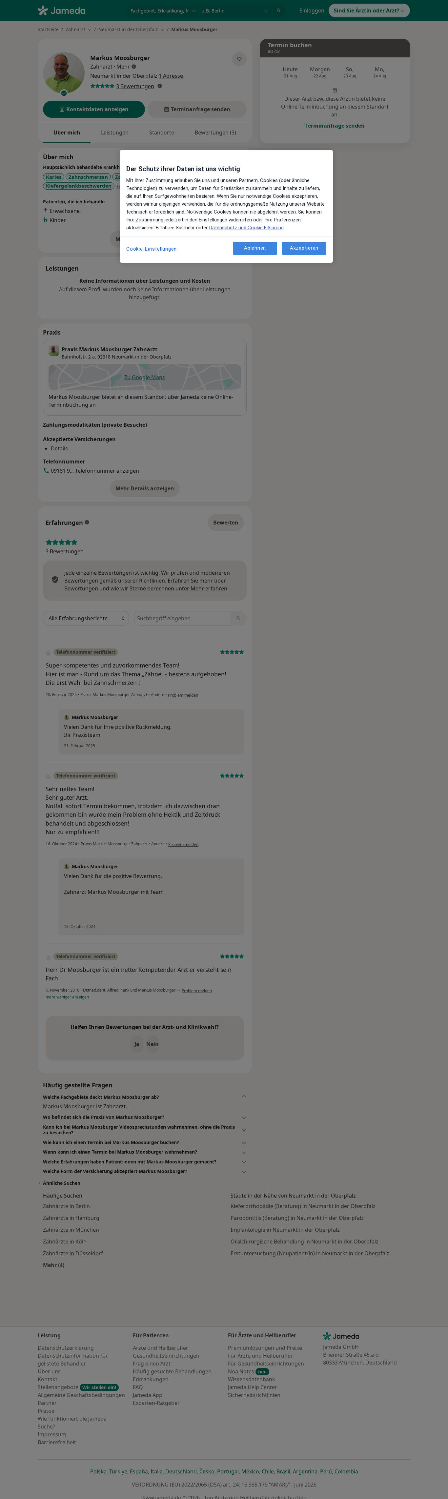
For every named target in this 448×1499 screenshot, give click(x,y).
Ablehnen (255, 248)
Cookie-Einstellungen (151, 249)
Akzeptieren (304, 248)
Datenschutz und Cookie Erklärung (246, 228)
